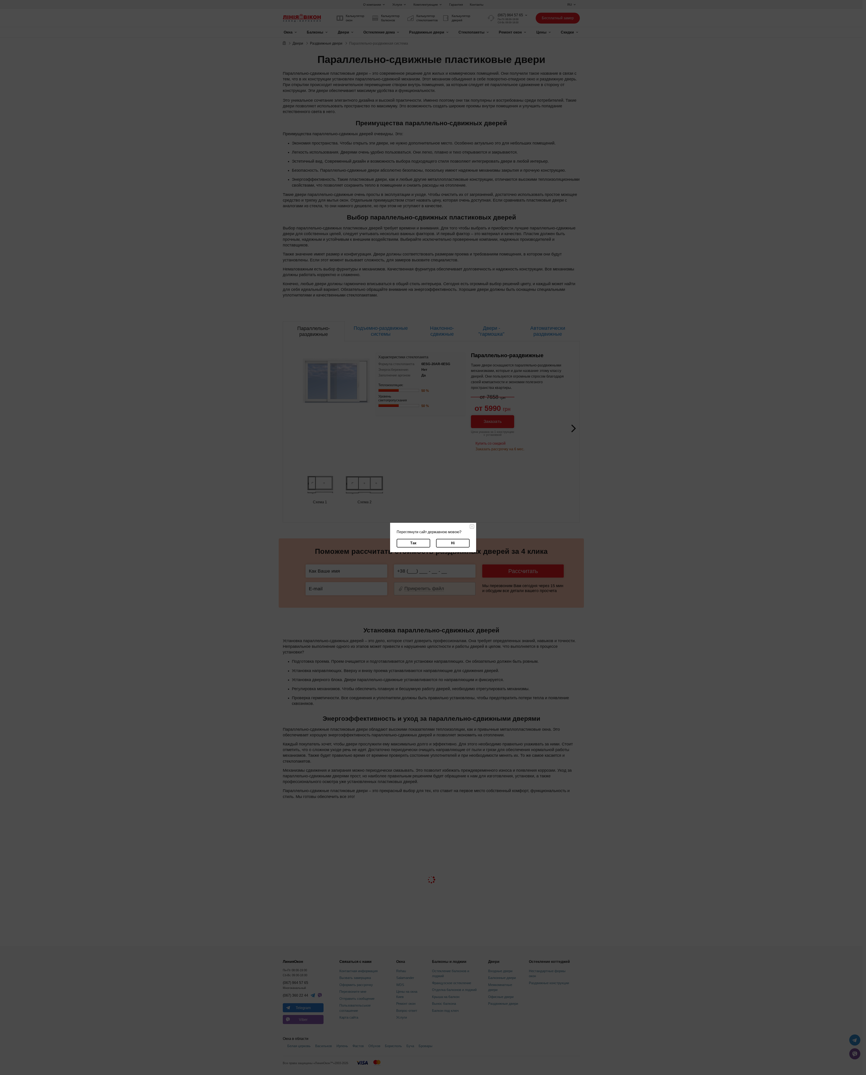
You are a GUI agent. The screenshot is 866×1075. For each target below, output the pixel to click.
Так (413, 543)
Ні (453, 543)
